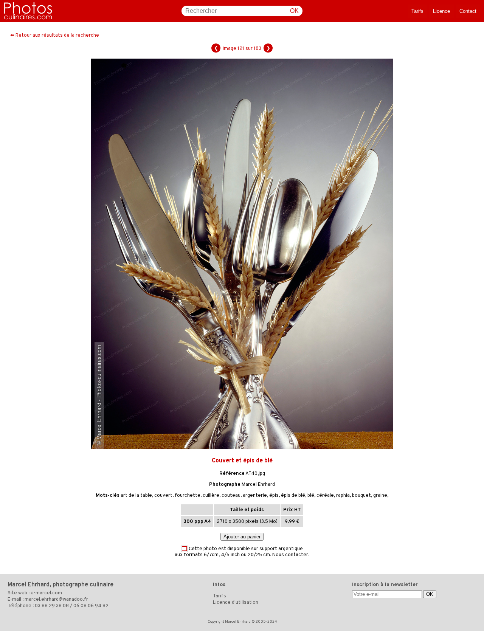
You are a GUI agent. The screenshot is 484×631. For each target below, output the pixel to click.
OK (294, 11)
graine (380, 496)
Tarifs (417, 11)
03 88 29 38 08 (52, 606)
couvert (163, 496)
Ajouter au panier (242, 537)
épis (274, 496)
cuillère (211, 496)
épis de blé (293, 496)
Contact (467, 11)
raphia (343, 496)
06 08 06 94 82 (91, 606)
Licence (441, 11)
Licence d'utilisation (235, 603)
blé (310, 496)
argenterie (255, 496)
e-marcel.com (46, 593)
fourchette (187, 496)
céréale (325, 496)
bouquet (361, 496)
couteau (231, 496)
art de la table (136, 496)
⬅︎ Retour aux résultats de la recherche (54, 36)
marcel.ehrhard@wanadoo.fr (56, 600)
